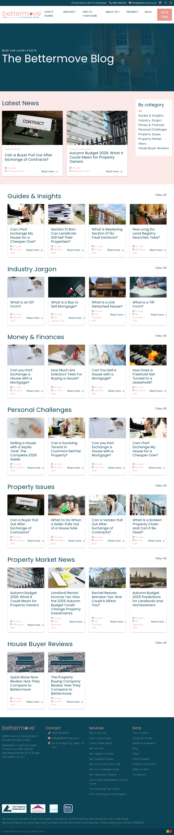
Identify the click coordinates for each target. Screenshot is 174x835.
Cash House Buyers (100, 738)
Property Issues (149, 134)
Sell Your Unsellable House (104, 769)
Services (68, 12)
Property (132, 12)
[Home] (22, 15)
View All (161, 195)
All (140, 111)
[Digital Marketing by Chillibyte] (169, 831)
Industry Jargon (149, 120)
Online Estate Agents (100, 743)
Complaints (139, 774)
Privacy (25, 831)
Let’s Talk (164, 14)
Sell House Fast (97, 732)
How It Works (49, 13)
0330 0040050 (119, 3)
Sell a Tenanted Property (102, 774)
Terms (42, 831)
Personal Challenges (152, 129)
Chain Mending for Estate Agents (107, 794)
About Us (112, 12)
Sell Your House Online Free (104, 764)
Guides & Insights (150, 115)
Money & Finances (151, 125)
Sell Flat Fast (96, 748)
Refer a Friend (140, 769)
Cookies (33, 831)
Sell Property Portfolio (101, 753)
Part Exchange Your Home (104, 788)
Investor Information (144, 764)
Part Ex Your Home (90, 13)
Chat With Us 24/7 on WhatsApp (90, 3)
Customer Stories (142, 738)
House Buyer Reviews (153, 148)
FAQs (135, 753)
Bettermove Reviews (144, 743)
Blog (148, 12)
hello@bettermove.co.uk (144, 3)
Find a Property (141, 758)
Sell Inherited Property (101, 758)
